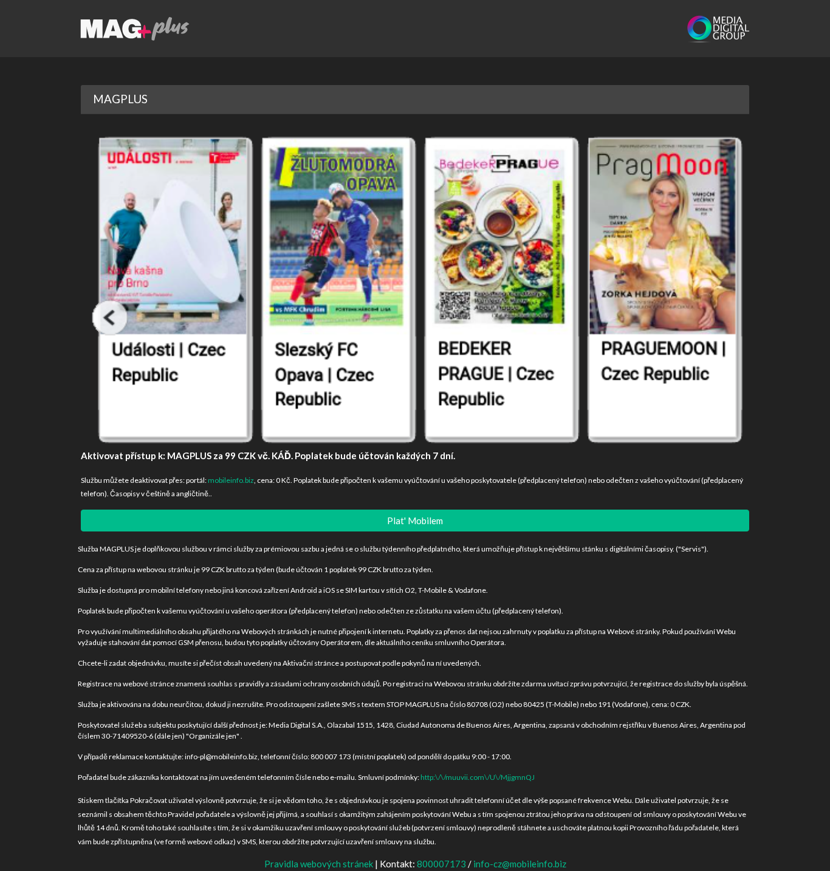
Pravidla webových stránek (318, 863)
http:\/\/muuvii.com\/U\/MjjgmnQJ (477, 777)
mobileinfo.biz (231, 480)
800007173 (441, 863)
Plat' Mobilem (415, 520)
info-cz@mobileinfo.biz (519, 863)
